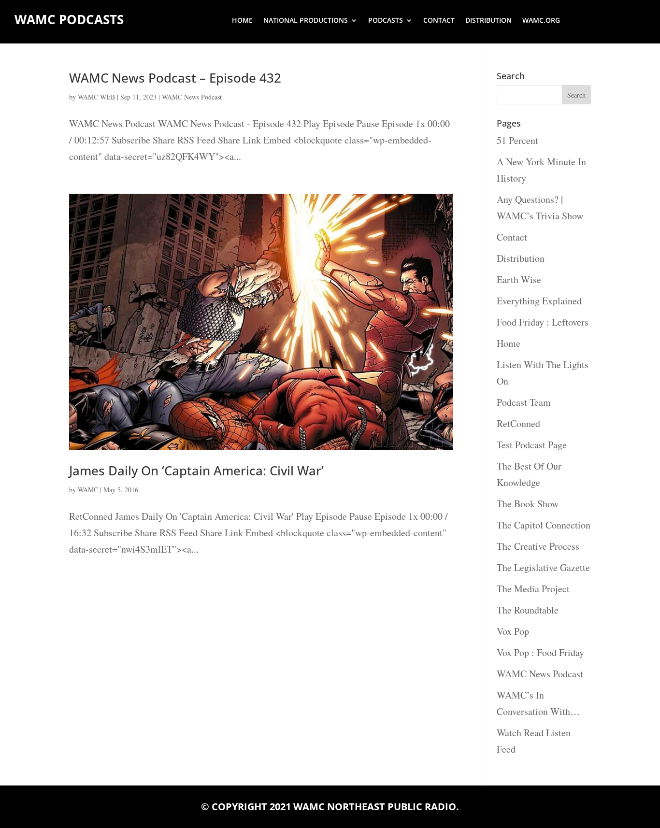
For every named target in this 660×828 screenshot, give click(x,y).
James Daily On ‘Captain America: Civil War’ (196, 470)
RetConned (518, 423)
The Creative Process (538, 546)
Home (242, 21)
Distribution (488, 21)
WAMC (88, 489)
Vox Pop (513, 631)
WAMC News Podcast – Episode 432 (175, 77)
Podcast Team (524, 402)
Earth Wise (519, 279)
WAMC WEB (96, 96)
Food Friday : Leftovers (542, 321)
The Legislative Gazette (543, 567)
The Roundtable (528, 609)
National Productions (305, 21)
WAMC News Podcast (192, 96)
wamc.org (541, 21)
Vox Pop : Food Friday (540, 652)
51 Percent (517, 140)
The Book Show (528, 503)
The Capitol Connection (543, 524)
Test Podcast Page (532, 444)
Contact (439, 21)
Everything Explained (539, 300)
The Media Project (533, 588)
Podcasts (385, 21)
